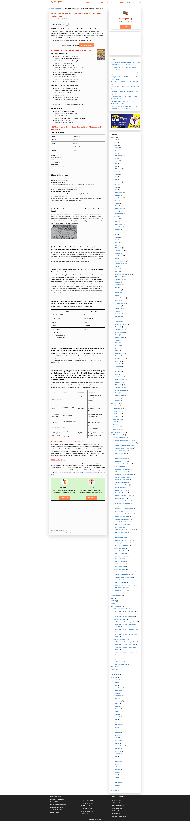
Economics (118, 306)
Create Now (64, 497)
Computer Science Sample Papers (124, 514)
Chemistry (117, 300)
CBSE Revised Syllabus (87, 811)
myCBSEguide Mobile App (57, 796)
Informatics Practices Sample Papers (125, 529)
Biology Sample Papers (121, 471)
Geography (118, 311)
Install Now (91, 497)
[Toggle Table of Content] (66, 24)
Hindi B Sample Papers (121, 453)
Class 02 (115, 142)
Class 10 (115, 258)
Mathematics (118, 155)
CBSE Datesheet (116, 800)
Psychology (118, 398)
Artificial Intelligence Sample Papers (125, 440)
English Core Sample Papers (122, 482)
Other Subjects (119, 227)
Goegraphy (118, 366)
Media (120, 816)
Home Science (119, 321)
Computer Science (120, 303)
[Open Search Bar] (140, 3)
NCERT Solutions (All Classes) (109, 3)
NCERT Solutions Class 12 (120, 608)
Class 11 (115, 287)
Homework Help (116, 813)
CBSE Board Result (117, 803)
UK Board (113, 677)
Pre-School (114, 669)
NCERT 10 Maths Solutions (88, 814)
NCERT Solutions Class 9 (119, 639)
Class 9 (115, 774)
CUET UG (113, 601)
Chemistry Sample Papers (122, 477)
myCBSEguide (56, 2)
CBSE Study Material (57, 532)
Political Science (119, 337)
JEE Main (113, 603)
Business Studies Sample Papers (124, 474)
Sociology (117, 340)
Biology (117, 295)
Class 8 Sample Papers (119, 564)
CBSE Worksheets (116, 595)
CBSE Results (116, 414)
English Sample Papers (121, 551)
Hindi (116, 153)
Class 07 (115, 200)
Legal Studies (118, 382)
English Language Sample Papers (124, 448)
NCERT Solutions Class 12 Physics (124, 616)
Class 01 (115, 140)
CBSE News (114, 403)
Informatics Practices (121, 324)
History (68, 532)
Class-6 (64, 532)
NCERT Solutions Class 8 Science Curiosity (126, 629)
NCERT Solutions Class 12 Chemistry (125, 611)
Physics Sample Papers (121, 493)
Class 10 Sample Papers (119, 437)
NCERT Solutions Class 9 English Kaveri (125, 642)
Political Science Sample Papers (123, 495)
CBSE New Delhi (117, 411)
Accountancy (118, 290)
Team (124, 816)
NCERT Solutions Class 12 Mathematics (126, 614)
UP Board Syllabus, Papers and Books (60, 804)
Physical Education (120, 332)
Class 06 (115, 184)
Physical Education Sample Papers (124, 535)
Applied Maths (119, 292)
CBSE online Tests (117, 808)
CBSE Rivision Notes (86, 806)
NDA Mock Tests (54, 812)
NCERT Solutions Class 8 (119, 619)
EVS (116, 150)
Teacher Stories (115, 674)
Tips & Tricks (116, 429)
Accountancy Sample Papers (122, 500)
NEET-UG (113, 667)
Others (114, 421)
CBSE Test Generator (118, 805)
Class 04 (115, 158)
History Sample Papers (121, 487)
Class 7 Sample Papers (119, 558)
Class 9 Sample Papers (119, 569)
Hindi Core (117, 313)
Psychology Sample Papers (122, 543)
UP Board (113, 790)
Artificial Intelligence (120, 261)
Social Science (64, 530)
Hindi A (117, 242)
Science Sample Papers (121, 461)
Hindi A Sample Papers (121, 450)
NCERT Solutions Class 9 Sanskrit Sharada (126, 652)
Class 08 (115, 216)
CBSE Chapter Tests (86, 808)
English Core (118, 308)
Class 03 (115, 145)
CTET (112, 598)
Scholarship (116, 424)
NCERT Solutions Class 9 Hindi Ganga (125, 644)
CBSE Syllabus (117, 416)
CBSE (121, 3)
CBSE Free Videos (117, 811)
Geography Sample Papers (122, 522)
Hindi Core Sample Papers (122, 485)
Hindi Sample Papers (120, 553)
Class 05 (115, 171)
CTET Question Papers (56, 809)
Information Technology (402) (123, 274)
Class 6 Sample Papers (119, 548)
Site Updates (116, 427)
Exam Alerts (116, 419)
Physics (117, 335)
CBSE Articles (116, 408)
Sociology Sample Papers (122, 545)
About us (114, 816)
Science (117, 195)
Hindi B (116, 245)
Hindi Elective (118, 316)
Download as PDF (86, 45)
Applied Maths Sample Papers (123, 469)
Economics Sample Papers (122, 479)
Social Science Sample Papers (123, 464)
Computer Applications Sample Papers (125, 443)
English (117, 147)
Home (83, 3)
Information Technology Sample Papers (126, 456)
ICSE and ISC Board (55, 802)
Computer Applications (121, 263)
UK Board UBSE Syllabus (56, 807)
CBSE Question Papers (117, 432)
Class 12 (115, 342)
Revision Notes (115, 672)
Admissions (116, 406)
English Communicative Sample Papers (125, 445)
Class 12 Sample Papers (119, 498)
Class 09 (115, 234)
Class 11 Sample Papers (119, 466)
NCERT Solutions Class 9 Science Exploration (127, 657)
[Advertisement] (78, 517)
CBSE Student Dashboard (57, 799)
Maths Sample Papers (121, 458)
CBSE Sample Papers (92, 3)
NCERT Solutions (131, 3)
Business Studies (119, 298)
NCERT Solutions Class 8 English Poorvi (125, 622)
